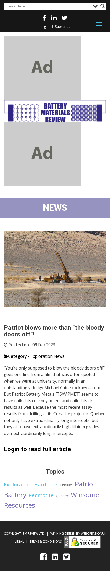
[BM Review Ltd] (55, 111)
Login (44, 26)
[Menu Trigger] (99, 22)
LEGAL (20, 541)
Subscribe (63, 26)
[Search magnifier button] (102, 6)
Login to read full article (37, 449)
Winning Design (62, 533)
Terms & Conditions (46, 541)
